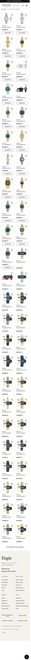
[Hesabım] (18, 5)
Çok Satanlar (5, 582)
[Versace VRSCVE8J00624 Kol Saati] (22, 89)
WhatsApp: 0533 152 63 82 (9, 571)
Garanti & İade (5, 608)
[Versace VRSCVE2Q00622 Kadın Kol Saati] (22, 183)
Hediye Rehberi (19, 587)
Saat (3, 590)
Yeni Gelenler (5, 579)
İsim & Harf (18, 585)
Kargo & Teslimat (6, 606)
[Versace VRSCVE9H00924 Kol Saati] (7, 89)
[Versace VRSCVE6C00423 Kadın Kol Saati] (22, 206)
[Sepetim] (23, 5)
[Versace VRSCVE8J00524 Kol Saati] (22, 65)
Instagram (4, 632)
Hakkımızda (18, 598)
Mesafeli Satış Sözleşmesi (22, 606)
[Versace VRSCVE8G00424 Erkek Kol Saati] (22, 112)
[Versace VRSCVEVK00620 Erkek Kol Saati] (7, 230)
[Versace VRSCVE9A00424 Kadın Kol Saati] (7, 65)
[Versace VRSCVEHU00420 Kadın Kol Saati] (7, 206)
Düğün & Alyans (19, 579)
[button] (26, 5)
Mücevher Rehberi (20, 590)
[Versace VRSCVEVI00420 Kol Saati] (7, 253)
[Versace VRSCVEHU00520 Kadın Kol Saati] (22, 159)
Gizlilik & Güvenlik (20, 600)
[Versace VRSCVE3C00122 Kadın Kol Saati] (7, 159)
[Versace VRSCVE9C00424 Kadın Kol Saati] (7, 112)
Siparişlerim (4, 603)
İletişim (3, 598)
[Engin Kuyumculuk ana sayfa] (6, 5)
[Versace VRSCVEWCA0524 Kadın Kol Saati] (7, 42)
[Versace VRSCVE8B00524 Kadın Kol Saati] (7, 136)
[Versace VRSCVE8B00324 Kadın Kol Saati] (22, 136)
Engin (6, 558)
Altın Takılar (4, 585)
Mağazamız (4, 600)
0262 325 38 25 (5, 569)
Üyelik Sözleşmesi (20, 603)
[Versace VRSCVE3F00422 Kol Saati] (22, 230)
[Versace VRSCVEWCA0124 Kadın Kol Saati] (22, 18)
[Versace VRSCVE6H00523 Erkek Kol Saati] (7, 183)
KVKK (17, 608)
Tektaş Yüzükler (19, 582)
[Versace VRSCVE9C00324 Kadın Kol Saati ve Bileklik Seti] (7, 18)
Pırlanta (3, 587)
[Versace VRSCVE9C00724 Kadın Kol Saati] (22, 42)
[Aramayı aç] (14, 5)
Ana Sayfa (3, 9)
